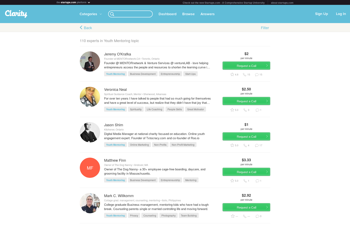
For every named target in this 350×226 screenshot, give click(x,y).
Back (88, 27)
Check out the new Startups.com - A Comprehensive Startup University (224, 2)
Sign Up (321, 14)
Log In (341, 14)
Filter (265, 27)
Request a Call (246, 66)
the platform (72, 1)
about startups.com (282, 2)
